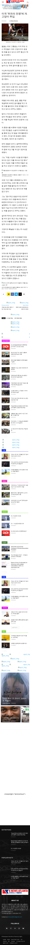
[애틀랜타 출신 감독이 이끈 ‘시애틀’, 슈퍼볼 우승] (6, 415)
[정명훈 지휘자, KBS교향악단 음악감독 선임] (6, 622)
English (3, 550)
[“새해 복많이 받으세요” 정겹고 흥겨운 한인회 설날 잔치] (6, 385)
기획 (3, 458)
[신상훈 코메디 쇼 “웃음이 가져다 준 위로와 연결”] (6, 392)
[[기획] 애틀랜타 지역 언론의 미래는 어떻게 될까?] (6, 471)
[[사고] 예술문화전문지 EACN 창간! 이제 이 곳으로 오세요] (6, 347)
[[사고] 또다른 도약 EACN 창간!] (6, 533)
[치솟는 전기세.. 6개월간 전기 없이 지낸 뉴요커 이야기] (6, 456)
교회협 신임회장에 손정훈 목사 (19, 643)
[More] (24, 294)
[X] (20, 294)
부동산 (3, 489)
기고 (3, 520)
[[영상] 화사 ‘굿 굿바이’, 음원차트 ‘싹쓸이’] (15, 689)
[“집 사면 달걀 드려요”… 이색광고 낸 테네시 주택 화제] (6, 557)
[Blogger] (6, 928)
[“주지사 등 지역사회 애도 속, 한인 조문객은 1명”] (6, 400)
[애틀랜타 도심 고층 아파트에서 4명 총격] (6, 370)
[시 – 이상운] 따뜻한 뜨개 (17, 523)
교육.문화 (4, 356)
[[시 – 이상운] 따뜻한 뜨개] (6, 525)
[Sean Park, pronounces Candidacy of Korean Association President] (6, 548)
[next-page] (5, 436)
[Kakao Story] (8, 294)
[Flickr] (15, 928)
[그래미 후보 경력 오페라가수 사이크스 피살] (11, 714)
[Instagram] (19, 928)
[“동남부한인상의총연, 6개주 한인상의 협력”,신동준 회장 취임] (6, 408)
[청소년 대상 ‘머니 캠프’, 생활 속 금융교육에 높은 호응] (6, 354)
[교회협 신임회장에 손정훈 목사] (6, 645)
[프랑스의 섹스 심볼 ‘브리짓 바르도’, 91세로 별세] (6, 614)
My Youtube (5, 696)
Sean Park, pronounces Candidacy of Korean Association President (19, 548)
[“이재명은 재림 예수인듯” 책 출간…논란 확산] (6, 637)
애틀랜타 (4, 349)
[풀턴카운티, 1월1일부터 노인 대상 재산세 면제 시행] (6, 495)
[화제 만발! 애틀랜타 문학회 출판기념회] (6, 362)
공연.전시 (4, 394)
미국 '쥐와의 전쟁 (18, 318)
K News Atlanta (14, 21)
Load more (14, 627)
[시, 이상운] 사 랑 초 (16, 516)
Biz (3, 410)
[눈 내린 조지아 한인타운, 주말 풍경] (6, 431)
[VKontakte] (23, 928)
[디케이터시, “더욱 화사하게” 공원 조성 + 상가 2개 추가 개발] (6, 487)
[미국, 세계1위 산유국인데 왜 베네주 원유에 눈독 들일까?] (6, 464)
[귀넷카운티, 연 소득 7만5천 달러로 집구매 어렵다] (6, 502)
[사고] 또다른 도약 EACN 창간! (18, 531)
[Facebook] (12, 294)
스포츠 (3, 417)
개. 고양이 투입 (9, 318)
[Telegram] (16, 294)
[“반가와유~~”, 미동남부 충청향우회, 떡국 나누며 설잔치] (6, 423)
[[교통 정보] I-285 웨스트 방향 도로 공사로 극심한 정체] (6, 377)
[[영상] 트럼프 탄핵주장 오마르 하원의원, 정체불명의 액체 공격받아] (6, 843)
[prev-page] (3, 436)
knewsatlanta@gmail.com (15, 917)
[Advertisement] (15, 747)
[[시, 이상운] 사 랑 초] (6, 518)
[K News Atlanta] (8, 21)
